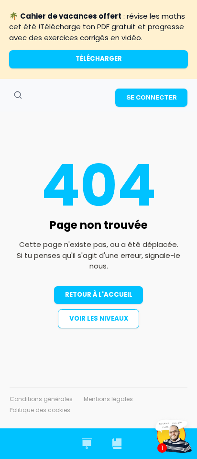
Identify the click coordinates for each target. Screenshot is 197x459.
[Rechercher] (18, 95)
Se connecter (151, 97)
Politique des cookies (40, 410)
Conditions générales (41, 399)
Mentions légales (108, 399)
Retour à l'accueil (98, 294)
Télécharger (99, 58)
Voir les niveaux (98, 318)
